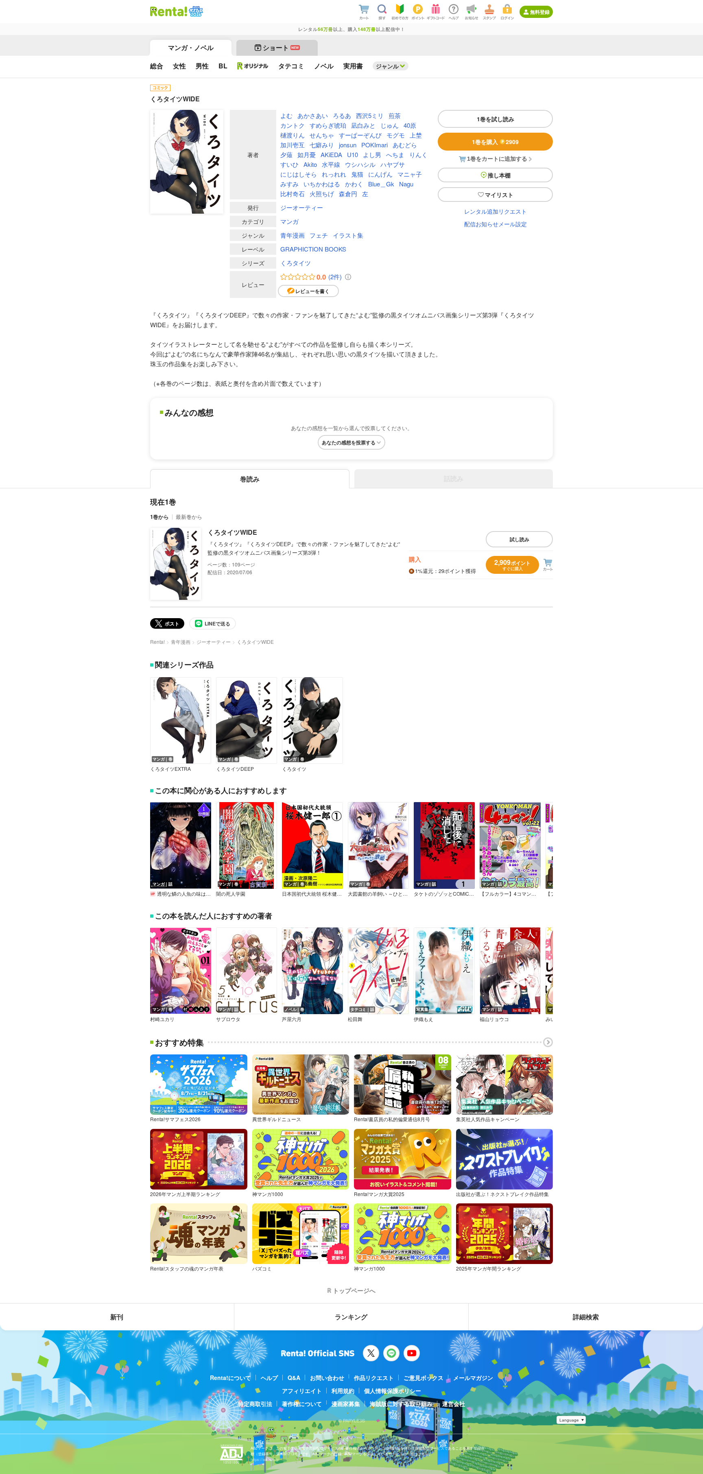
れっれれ (334, 174)
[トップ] (168, 11)
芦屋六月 (291, 1019)
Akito (310, 164)
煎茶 (395, 115)
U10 (352, 154)
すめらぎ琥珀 (328, 125)
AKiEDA (331, 154)
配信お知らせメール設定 (495, 224)
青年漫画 (292, 235)
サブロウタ (228, 1019)
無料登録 (540, 11)
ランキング (351, 1316)
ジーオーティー (301, 207)
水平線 (331, 164)
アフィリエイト (302, 1391)
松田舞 (355, 1019)
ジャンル (387, 66)
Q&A (294, 1377)
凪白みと (363, 125)
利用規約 (343, 1391)
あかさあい (312, 115)
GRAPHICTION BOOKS (313, 249)
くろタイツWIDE (232, 532)
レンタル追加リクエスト (495, 211)
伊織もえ (423, 1019)
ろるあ (342, 115)
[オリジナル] (253, 66)
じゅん (389, 125)
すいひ (289, 164)
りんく (418, 154)
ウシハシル (360, 164)
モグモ (395, 135)
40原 (410, 125)
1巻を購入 (495, 142)
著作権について (302, 1404)
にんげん (380, 174)
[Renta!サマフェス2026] (195, 11)
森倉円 (348, 193)
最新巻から (189, 516)
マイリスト (499, 194)
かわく (354, 183)
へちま (395, 154)
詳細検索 (586, 1316)
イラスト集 (348, 235)
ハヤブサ (392, 164)
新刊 (116, 1316)
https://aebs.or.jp (265, 1459)
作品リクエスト (374, 1377)
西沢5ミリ (370, 115)
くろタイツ (295, 262)
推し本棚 (499, 175)
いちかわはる (321, 183)
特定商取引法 (255, 1404)
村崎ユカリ (162, 1019)
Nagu (406, 183)
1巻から (159, 516)
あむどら (405, 144)
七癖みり (322, 144)
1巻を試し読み (495, 119)
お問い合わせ (327, 1377)
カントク (292, 125)
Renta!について (230, 1377)
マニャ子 (409, 174)
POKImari (374, 144)
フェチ (319, 235)
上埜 (416, 135)
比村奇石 (292, 193)
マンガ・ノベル (191, 47)
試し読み (519, 539)
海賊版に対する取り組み (401, 1404)
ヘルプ (269, 1377)
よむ (286, 115)
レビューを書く (312, 291)
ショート (281, 47)
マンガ (289, 221)
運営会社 (453, 1404)
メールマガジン (473, 1377)
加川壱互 (292, 144)
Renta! (157, 641)
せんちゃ (322, 135)
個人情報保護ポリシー (392, 1391)
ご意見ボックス (423, 1377)
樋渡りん (292, 135)
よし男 (372, 154)
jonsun (347, 144)
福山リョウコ (494, 1019)
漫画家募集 (346, 1404)
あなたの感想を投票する (349, 442)
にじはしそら (298, 174)
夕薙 (286, 154)
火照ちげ (322, 193)
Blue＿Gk (381, 183)
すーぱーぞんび (360, 135)
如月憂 (306, 154)
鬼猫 (357, 174)
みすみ (289, 183)
